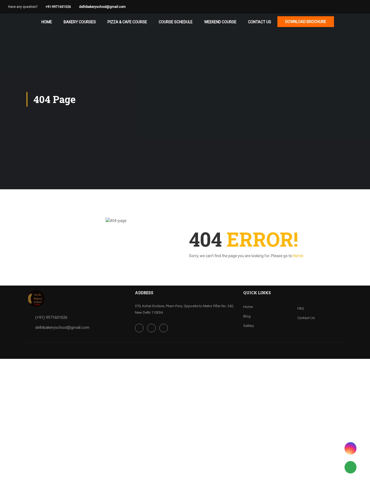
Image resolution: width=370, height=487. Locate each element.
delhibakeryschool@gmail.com (102, 7)
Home (46, 22)
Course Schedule (176, 22)
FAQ (300, 308)
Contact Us (259, 22)
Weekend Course (220, 22)
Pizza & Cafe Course (127, 22)
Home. (298, 256)
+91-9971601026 (58, 7)
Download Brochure (305, 21)
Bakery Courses (80, 22)
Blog (247, 316)
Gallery (248, 326)
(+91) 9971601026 (51, 317)
